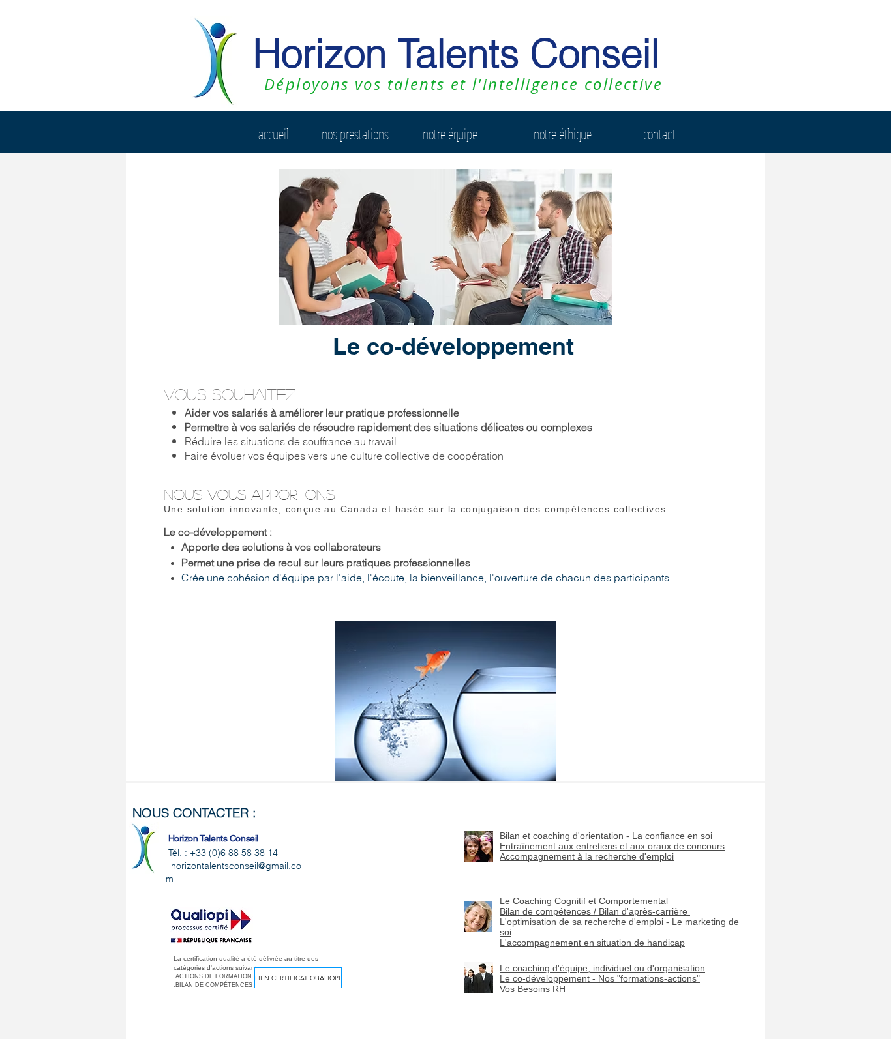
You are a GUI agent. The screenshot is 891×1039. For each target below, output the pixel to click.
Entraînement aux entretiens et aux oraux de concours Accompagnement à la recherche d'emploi (612, 851)
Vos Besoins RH (533, 989)
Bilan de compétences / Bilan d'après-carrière (595, 911)
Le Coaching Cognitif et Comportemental (584, 901)
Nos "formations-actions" (649, 978)
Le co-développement (546, 978)
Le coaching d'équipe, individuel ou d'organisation (602, 968)
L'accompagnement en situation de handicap (592, 942)
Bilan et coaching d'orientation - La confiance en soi (606, 835)
